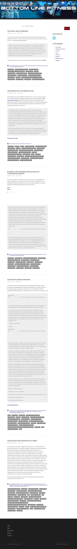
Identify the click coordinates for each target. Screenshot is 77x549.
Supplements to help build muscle (26, 425)
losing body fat (20, 79)
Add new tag (15, 415)
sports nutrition (25, 158)
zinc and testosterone (13, 429)
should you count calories (38, 79)
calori (22, 146)
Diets (10, 65)
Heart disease (34, 254)
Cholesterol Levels (12, 494)
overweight (10, 264)
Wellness (58, 60)
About (8, 528)
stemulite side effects (13, 425)
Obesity (42, 65)
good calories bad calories (25, 152)
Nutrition (39, 65)
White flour (19, 510)
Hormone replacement (41, 410)
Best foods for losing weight (22, 69)
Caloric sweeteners (34, 69)
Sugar (31, 508)
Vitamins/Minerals (13, 412)
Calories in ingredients (22, 73)
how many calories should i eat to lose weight (32, 77)
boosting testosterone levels (33, 415)
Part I (8, 187)
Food (57, 52)
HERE (44, 60)
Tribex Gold (37, 427)
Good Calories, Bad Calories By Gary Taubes (22, 441)
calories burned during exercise (28, 148)
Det (28, 494)
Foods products (22, 65)
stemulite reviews (41, 423)
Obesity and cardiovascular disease (38, 506)
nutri (33, 154)
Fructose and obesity (20, 262)
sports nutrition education (37, 158)
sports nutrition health (13, 160)
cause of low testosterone (14, 419)
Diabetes (38, 484)
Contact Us (9, 535)
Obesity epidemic (38, 262)
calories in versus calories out (35, 73)
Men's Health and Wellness (31, 65)
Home (8, 525)
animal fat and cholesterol (14, 488)
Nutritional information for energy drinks (34, 156)
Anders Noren (64, 544)
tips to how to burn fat (40, 508)
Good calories (11, 77)
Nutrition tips (20, 156)
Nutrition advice (12, 156)
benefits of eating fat (33, 488)
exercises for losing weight (34, 75)
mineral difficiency (12, 423)
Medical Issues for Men (41, 254)
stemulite (34, 423)
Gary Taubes (16, 496)
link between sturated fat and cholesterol (17, 504)
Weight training (20, 412)
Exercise (58, 50)
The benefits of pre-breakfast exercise (20, 91)
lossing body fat (31, 504)
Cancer (21, 484)
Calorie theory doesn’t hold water (18, 279)
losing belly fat (11, 79)
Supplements (29, 411)
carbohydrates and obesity (14, 260)
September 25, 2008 (12, 442)
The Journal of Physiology (26, 160)
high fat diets (23, 500)
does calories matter (22, 75)
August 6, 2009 (11, 175)
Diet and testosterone (36, 419)
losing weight (28, 79)
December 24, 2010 (11, 93)
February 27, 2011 (11, 33)
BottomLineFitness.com (15, 544)
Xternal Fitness (15, 66)
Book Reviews (17, 484)
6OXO (9, 415)
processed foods (11, 266)
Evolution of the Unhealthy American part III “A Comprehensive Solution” (23, 172)
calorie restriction (30, 146)
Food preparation (15, 65)
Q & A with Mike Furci (12, 405)
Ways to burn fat (11, 510)
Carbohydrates (42, 258)
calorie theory (29, 71)
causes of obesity (25, 260)
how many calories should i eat (14, 154)
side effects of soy (34, 266)
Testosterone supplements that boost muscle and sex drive (20, 427)
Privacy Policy (10, 530)
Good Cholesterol (28, 498)
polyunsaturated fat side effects (22, 264)
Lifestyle (58, 54)
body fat (17, 146)
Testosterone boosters (36, 411)
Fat (43, 494)
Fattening (10, 496)
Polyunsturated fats (35, 264)
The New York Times (12, 138)
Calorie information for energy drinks (16, 71)
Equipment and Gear (60, 49)
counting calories (12, 75)
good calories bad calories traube (15, 498)
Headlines (18, 77)
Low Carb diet (40, 504)
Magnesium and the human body (36, 421)
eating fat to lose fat (35, 494)
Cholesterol (11, 254)
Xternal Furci (20, 66)
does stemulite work (23, 421)
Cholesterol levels (32, 484)
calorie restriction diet (41, 146)
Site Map (9, 533)
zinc (43, 427)
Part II (8, 189)
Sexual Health (23, 411)
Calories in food (11, 73)
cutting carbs (11, 262)
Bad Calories (11, 69)
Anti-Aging (11, 484)
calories (36, 71)
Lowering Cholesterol (13, 506)
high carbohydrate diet (13, 500)
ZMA (21, 429)
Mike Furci (20, 33)
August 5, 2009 (11, 281)
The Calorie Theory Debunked (17, 31)
